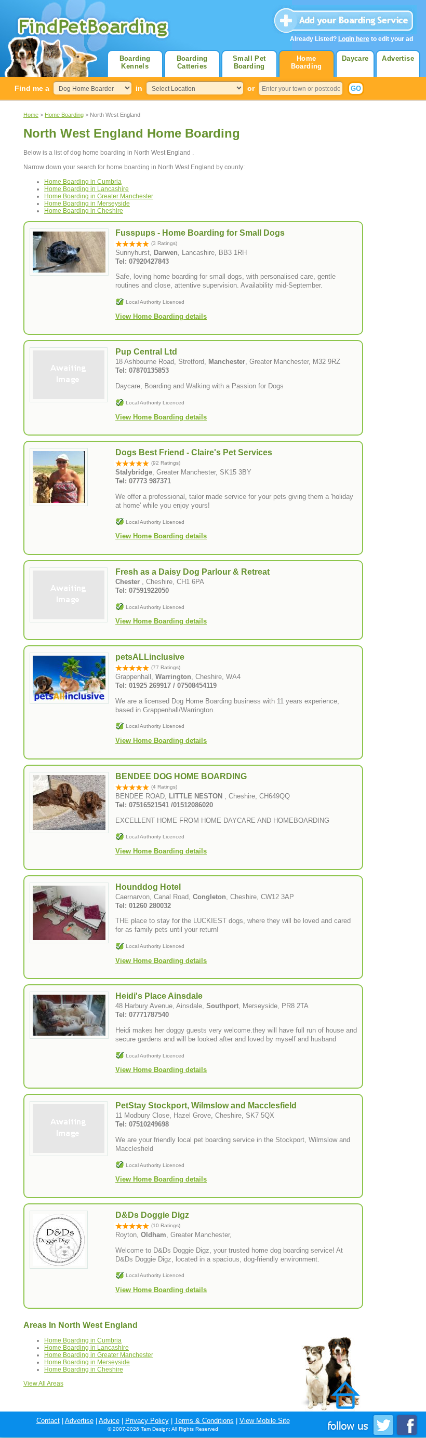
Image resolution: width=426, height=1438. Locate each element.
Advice (109, 1421)
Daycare (355, 58)
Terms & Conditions (204, 1421)
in (139, 88)
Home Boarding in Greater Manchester (98, 196)
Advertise (398, 58)
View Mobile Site (264, 1421)
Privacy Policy (147, 1421)
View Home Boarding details (161, 316)
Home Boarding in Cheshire (83, 210)
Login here (353, 39)
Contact (48, 1421)
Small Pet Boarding (249, 62)
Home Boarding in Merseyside (87, 203)
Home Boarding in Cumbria (83, 181)
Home (30, 115)
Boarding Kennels (135, 62)
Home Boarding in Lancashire (86, 189)
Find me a (32, 88)
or (251, 88)
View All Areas (43, 1383)
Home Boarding (306, 62)
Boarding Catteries (192, 62)
